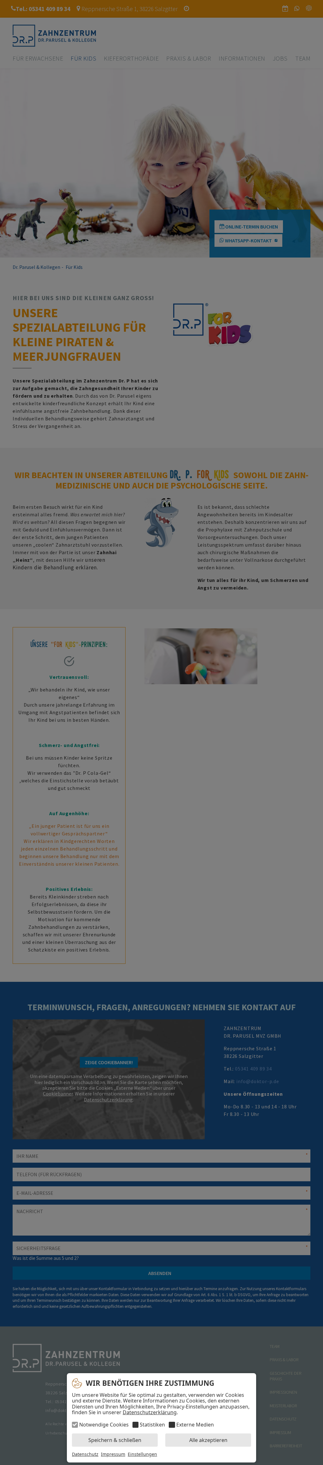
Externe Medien (195, 1424)
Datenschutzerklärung (150, 1412)
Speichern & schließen (114, 1440)
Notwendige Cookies (104, 1424)
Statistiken (152, 1424)
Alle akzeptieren (208, 1440)
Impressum (113, 1454)
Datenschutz (85, 1454)
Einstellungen (142, 1454)
